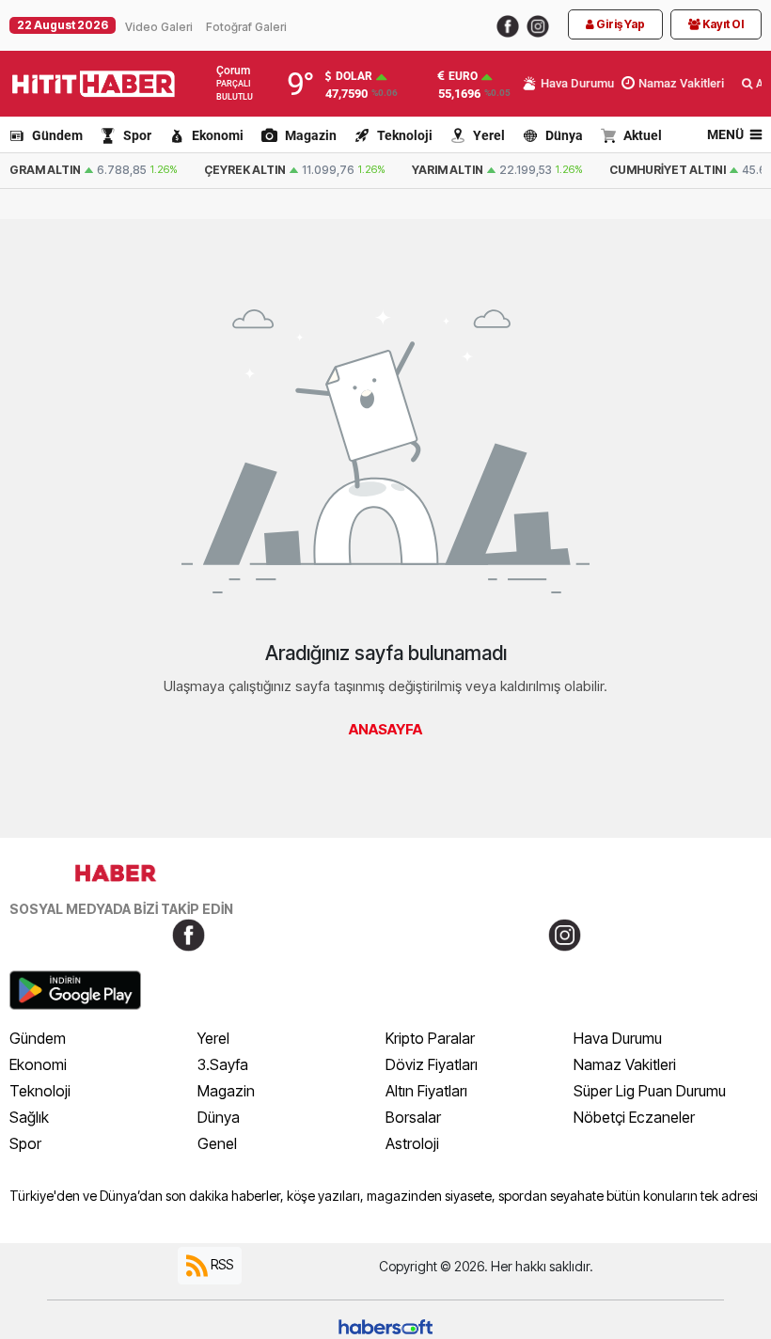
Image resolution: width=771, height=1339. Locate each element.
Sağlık (29, 1117)
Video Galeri (159, 27)
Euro (463, 76)
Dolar (354, 76)
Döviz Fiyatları (432, 1064)
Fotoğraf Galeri (246, 27)
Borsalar (413, 1117)
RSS (220, 1264)
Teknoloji (405, 135)
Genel (217, 1143)
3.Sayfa (222, 1064)
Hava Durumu (618, 1038)
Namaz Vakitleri (625, 1064)
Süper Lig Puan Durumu (650, 1090)
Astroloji (412, 1143)
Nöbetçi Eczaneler (634, 1117)
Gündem (57, 135)
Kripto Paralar (430, 1038)
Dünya (564, 135)
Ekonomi (218, 135)
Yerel (489, 135)
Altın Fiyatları (426, 1090)
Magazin (311, 135)
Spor (137, 135)
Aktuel (642, 135)
